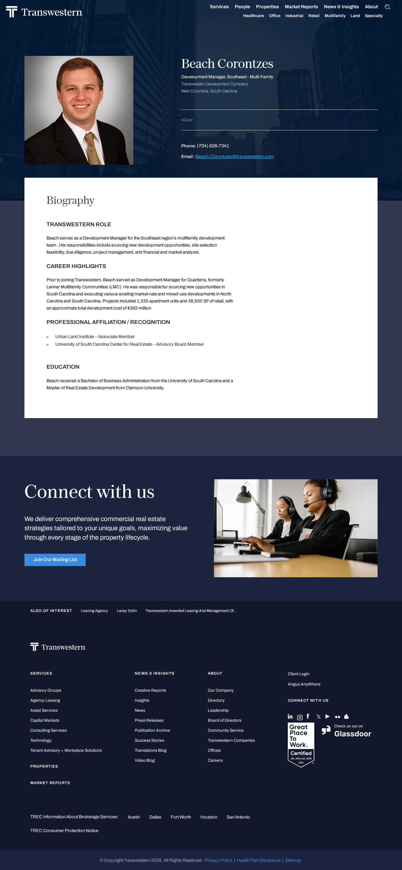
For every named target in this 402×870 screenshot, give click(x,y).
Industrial (294, 16)
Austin (134, 817)
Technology (41, 740)
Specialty (374, 16)
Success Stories (149, 740)
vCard (186, 120)
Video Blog (145, 760)
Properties (267, 6)
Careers (215, 760)
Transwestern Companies (231, 740)
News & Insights (341, 6)
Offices (214, 750)
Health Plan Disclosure (258, 860)
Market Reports (301, 6)
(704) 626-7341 (213, 145)
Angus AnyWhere (304, 684)
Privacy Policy (218, 860)
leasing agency (94, 610)
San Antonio (238, 817)
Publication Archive (152, 730)
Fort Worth (181, 817)
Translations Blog (151, 750)
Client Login (299, 674)
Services (219, 6)
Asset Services (44, 710)
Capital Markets (44, 720)
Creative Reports (150, 690)
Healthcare (253, 16)
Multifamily (335, 16)
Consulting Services (48, 730)
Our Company (221, 690)
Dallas (155, 817)
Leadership (218, 710)
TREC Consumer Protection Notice (64, 830)
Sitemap (293, 860)
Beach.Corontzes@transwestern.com (234, 156)
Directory (216, 700)
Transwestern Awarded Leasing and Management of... (191, 610)
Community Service (226, 730)
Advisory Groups (45, 690)
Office (274, 16)
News (140, 710)
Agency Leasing (45, 700)
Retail (314, 16)
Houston (208, 817)
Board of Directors (224, 720)
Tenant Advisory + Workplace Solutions (66, 750)
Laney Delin (127, 610)
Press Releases (149, 720)
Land (355, 16)
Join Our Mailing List (55, 559)
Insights (142, 700)
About (371, 6)
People (242, 6)
